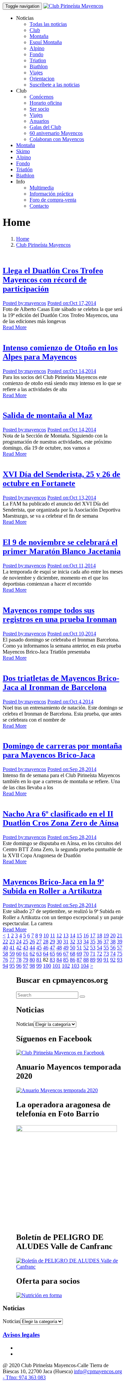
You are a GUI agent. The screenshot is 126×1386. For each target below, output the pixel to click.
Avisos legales (21, 1334)
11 (52, 935)
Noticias (25, 1024)
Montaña (39, 36)
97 (25, 966)
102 (66, 966)
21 (119, 935)
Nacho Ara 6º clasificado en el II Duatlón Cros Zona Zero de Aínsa (61, 818)
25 (25, 941)
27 (39, 941)
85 (66, 960)
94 (5, 966)
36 (99, 941)
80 (32, 960)
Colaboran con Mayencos (57, 139)
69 (79, 954)
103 (75, 966)
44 (32, 947)
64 (45, 954)
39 (119, 941)
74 (113, 954)
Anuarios (39, 121)
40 (5, 947)
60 (19, 954)
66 (59, 954)
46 (45, 947)
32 (72, 941)
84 (59, 960)
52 (86, 947)
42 (19, 947)
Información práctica (51, 194)
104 (85, 966)
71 (92, 954)
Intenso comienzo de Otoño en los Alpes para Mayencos (60, 352)
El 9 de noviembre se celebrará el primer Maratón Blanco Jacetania (62, 547)
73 (106, 954)
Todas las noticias (48, 24)
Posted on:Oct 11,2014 (71, 565)
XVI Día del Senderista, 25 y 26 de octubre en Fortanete (61, 479)
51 (79, 947)
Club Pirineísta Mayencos (43, 245)
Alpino (37, 48)
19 (106, 935)
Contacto (39, 206)
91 (106, 960)
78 (19, 960)
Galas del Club (45, 127)
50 (72, 947)
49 (66, 947)
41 (12, 947)
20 (113, 935)
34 (86, 941)
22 (5, 941)
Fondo (36, 54)
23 (12, 941)
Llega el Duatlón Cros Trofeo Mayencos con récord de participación (53, 279)
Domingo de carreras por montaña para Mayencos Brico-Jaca (62, 750)
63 (39, 954)
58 (5, 954)
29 (52, 941)
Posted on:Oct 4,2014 (70, 701)
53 (92, 947)
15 (79, 935)
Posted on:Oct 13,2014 (71, 497)
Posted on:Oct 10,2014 (71, 633)
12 (59, 935)
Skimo (23, 151)
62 (32, 954)
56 (113, 947)
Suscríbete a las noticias (55, 85)
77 (12, 960)
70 (86, 954)
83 (52, 960)
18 (99, 935)
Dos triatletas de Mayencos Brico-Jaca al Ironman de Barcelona (61, 683)
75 (119, 954)
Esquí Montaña (46, 42)
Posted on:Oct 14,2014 (71, 371)
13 (66, 935)
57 (119, 947)
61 (25, 954)
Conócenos (41, 97)
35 (92, 941)
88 (86, 960)
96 (19, 966)
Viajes (36, 72)
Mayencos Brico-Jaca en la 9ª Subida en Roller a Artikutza (53, 886)
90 (99, 960)
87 (79, 960)
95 (12, 966)
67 (66, 954)
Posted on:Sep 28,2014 (71, 769)
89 (92, 960)
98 (32, 966)
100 (47, 966)
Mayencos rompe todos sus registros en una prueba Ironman (60, 615)
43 (25, 947)
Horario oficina (46, 103)
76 (5, 960)
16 (86, 935)
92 (113, 960)
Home (22, 239)
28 (45, 941)
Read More (15, 327)
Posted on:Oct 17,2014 (71, 303)
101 (56, 966)
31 (66, 941)
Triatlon (38, 60)
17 (92, 935)
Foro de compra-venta (53, 200)
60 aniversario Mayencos (56, 133)
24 (19, 941)
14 (72, 935)
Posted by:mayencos (24, 303)
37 (106, 941)
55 (106, 947)
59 (12, 954)
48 (59, 947)
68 (72, 954)
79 (25, 960)
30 (59, 941)
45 (39, 947)
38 (113, 941)
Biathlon (39, 66)
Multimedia (42, 187)
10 (46, 935)
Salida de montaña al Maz (47, 415)
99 (39, 966)
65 (52, 954)
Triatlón (24, 169)
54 (99, 947)
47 (52, 947)
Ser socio (39, 109)
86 (72, 960)
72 (99, 954)
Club (35, 30)
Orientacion (42, 78)
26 (32, 941)
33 (79, 941)
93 (119, 960)
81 (39, 960)
